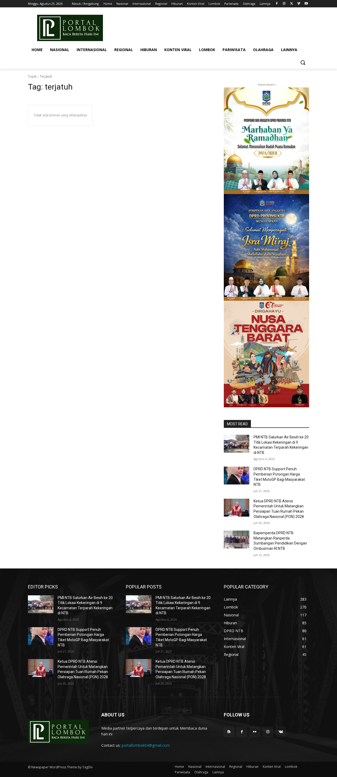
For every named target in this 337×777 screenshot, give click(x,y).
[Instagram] (284, 4)
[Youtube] (306, 4)
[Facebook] (277, 4)
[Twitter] (292, 4)
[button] (302, 62)
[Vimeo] (299, 4)
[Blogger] (229, 732)
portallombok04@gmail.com (146, 745)
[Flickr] (255, 732)
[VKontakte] (281, 732)
